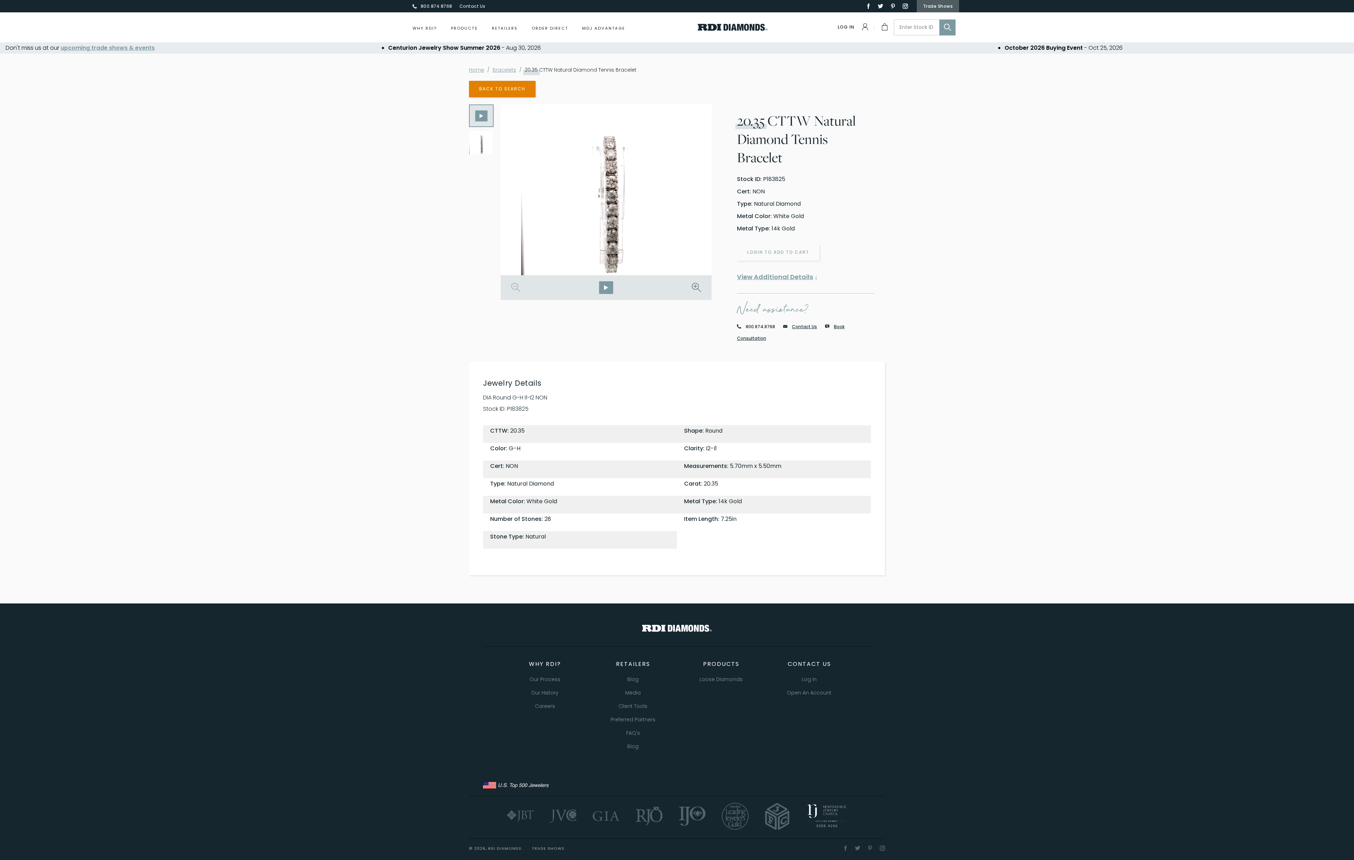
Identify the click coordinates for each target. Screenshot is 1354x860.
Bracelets (504, 69)
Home (476, 69)
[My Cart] (884, 26)
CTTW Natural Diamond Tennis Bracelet (580, 69)
